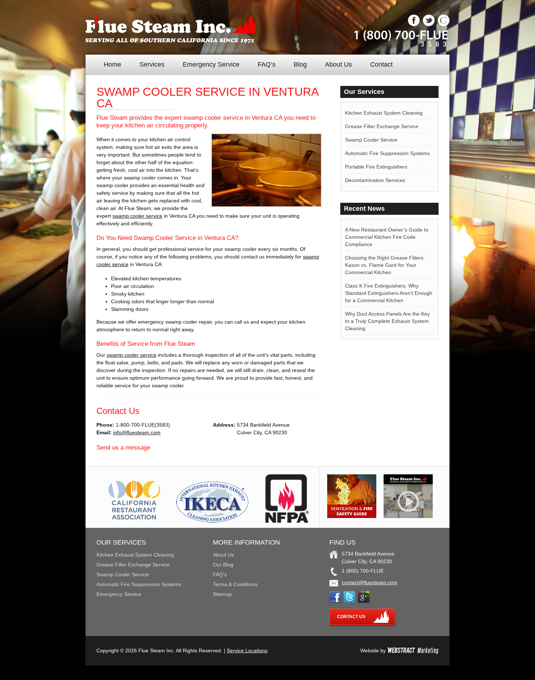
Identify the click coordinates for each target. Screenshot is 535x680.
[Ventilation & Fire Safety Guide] (351, 516)
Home (112, 64)
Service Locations (247, 650)
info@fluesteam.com (136, 432)
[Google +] (443, 24)
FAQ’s (267, 64)
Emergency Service (211, 64)
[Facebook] (414, 24)
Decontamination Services (375, 180)
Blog (300, 64)
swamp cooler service (137, 216)
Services (152, 64)
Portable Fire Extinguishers (376, 167)
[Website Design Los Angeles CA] (413, 650)
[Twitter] (429, 24)
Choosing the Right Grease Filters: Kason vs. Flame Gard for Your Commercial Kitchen (385, 265)
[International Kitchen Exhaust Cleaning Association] (212, 521)
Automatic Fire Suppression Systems (387, 153)
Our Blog (223, 565)
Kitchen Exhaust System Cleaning (384, 113)
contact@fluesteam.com (369, 582)
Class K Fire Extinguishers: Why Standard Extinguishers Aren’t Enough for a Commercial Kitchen (388, 293)
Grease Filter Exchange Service (381, 126)
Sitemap (222, 594)
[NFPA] (287, 521)
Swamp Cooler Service (371, 140)
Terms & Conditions (235, 584)
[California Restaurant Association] (133, 521)
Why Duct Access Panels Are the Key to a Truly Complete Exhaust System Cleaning (387, 321)
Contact (381, 64)
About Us (338, 64)
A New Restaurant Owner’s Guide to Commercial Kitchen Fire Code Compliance (386, 237)
